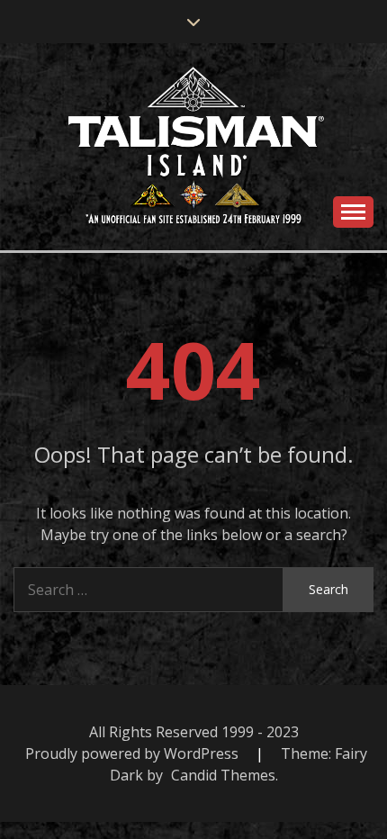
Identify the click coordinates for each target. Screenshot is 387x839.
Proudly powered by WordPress (133, 753)
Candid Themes (223, 775)
